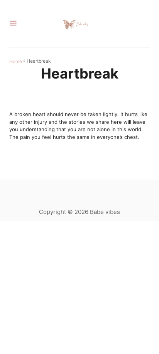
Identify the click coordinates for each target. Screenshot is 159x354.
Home (15, 61)
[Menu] (13, 24)
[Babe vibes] (76, 24)
